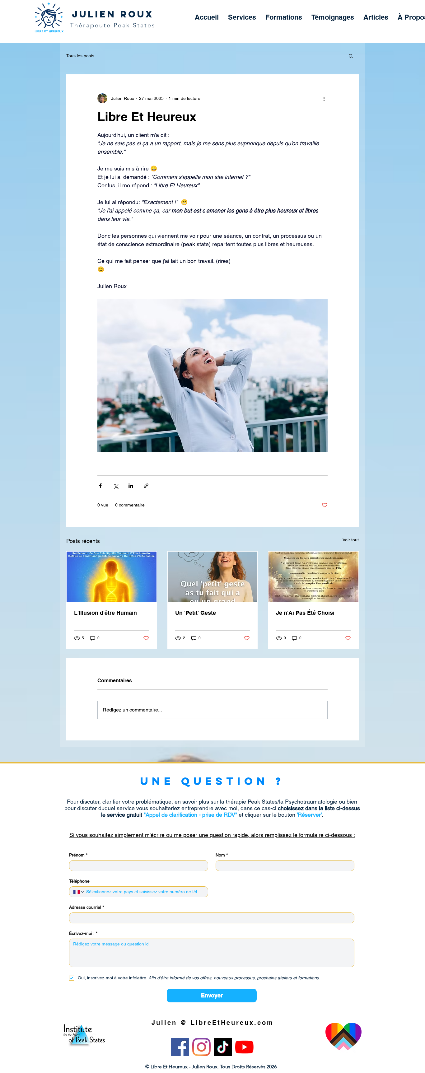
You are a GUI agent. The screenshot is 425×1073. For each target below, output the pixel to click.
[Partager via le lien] (146, 486)
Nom (222, 854)
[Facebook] (180, 1047)
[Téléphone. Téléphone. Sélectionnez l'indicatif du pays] (79, 891)
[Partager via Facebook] (100, 486)
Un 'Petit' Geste (195, 612)
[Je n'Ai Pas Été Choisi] (313, 577)
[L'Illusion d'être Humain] (111, 577)
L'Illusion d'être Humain (105, 612)
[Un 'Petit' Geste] (213, 577)
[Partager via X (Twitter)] (116, 486)
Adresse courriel (86, 907)
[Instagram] (201, 1047)
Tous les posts (80, 55)
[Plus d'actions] (324, 98)
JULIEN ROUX (113, 14)
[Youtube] (244, 1047)
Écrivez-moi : (83, 933)
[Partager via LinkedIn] (131, 486)
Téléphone (79, 881)
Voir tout (351, 539)
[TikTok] (223, 1047)
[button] (242, 17)
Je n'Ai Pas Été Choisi (305, 612)
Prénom (78, 854)
